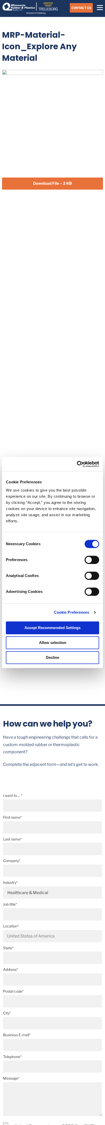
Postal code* (13, 991)
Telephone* (12, 1056)
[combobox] (52, 936)
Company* (11, 860)
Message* (11, 1078)
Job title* (10, 904)
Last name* (12, 839)
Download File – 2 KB (52, 183)
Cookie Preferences (71, 612)
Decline (52, 657)
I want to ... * (12, 795)
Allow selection (52, 642)
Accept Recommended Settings (52, 627)
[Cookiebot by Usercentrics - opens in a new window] (77, 464)
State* (8, 948)
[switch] (92, 560)
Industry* (10, 882)
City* (7, 1013)
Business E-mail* (16, 1035)
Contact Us (81, 8)
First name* (12, 817)
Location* (11, 926)
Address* (10, 969)
